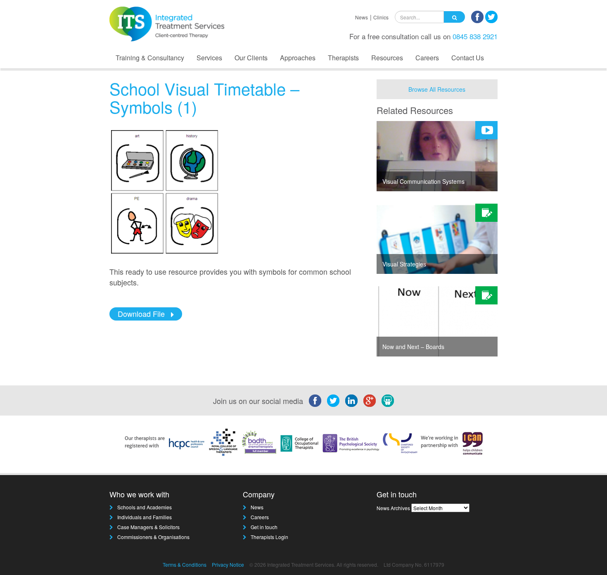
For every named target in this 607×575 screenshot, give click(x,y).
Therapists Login (269, 536)
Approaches (297, 57)
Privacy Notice (228, 564)
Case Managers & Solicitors (148, 526)
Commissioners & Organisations (153, 536)
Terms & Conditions (184, 564)
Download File (141, 313)
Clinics (381, 17)
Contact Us (467, 57)
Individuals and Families (144, 516)
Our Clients (251, 57)
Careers (427, 57)
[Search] (454, 17)
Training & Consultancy (150, 57)
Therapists (343, 57)
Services (209, 57)
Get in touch (264, 526)
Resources (387, 57)
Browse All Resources (436, 89)
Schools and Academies (144, 507)
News (361, 17)
